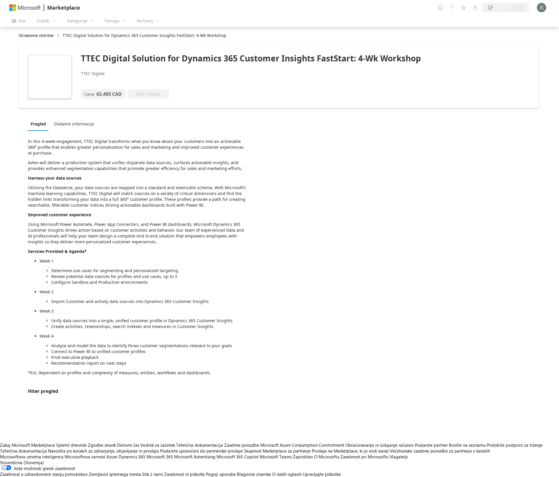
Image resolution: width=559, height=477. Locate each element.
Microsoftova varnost (85, 457)
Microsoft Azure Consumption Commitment (302, 445)
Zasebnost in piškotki (184, 474)
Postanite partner (431, 445)
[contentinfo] (58, 35)
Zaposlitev (303, 457)
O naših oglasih (287, 474)
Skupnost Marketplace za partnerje (277, 451)
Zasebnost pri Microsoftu (364, 457)
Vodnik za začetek (157, 445)
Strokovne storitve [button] (36, 35)
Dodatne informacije (74, 124)
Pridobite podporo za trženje (515, 445)
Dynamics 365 (131, 457)
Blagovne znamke (254, 474)
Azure (111, 457)
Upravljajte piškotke (322, 474)
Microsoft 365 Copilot (238, 457)
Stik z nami (152, 474)
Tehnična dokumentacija (199, 445)
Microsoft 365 (159, 457)
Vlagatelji (399, 457)
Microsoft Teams (276, 457)
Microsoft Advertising (194, 457)
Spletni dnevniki (71, 445)
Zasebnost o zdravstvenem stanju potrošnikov (44, 474)
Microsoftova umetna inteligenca (31, 457)
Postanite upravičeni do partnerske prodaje (201, 451)
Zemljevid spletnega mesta (115, 474)
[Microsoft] (25, 7)
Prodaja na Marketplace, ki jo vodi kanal (350, 451)
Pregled (38, 124)
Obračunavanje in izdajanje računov (379, 445)
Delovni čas (128, 445)
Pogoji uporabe (221, 474)
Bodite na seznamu (467, 445)
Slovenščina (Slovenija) (22, 462)
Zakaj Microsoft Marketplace (27, 445)
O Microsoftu (326, 457)
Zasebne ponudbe (241, 445)
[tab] (40, 123)
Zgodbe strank (102, 445)
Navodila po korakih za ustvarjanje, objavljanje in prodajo (103, 451)
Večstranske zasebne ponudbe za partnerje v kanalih (440, 451)
